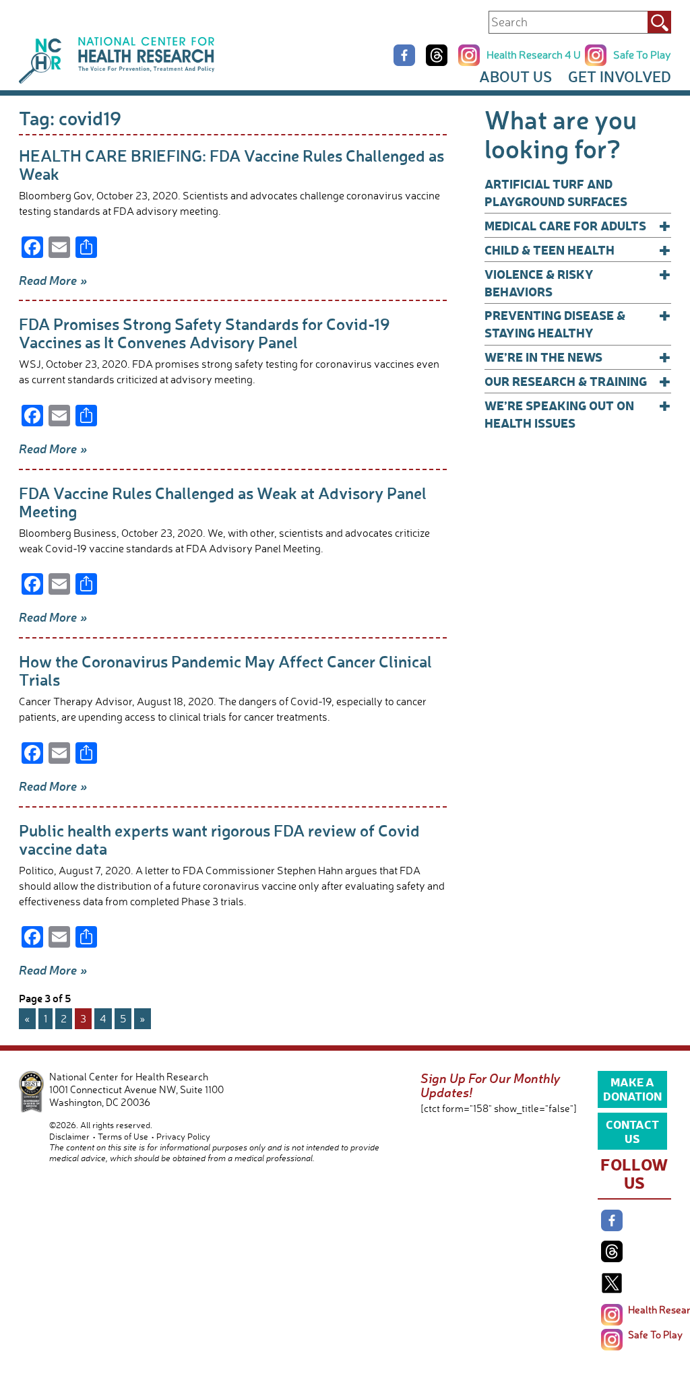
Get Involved (619, 76)
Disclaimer (69, 1136)
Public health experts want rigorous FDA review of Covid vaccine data (219, 839)
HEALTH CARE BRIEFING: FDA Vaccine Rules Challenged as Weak (231, 164)
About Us (515, 76)
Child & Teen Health (577, 250)
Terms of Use (123, 1136)
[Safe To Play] (612, 1339)
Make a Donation (632, 1088)
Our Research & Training (577, 381)
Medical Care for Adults (577, 225)
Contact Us (632, 1131)
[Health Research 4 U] (612, 1315)
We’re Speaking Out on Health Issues (577, 414)
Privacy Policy (183, 1136)
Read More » (53, 280)
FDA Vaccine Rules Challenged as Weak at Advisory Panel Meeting (223, 501)
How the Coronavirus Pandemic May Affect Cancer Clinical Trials (225, 670)
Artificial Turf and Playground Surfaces (555, 192)
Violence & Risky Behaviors (577, 282)
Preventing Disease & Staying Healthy (577, 323)
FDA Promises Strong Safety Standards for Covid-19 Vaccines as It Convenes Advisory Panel (204, 332)
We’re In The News (577, 357)
